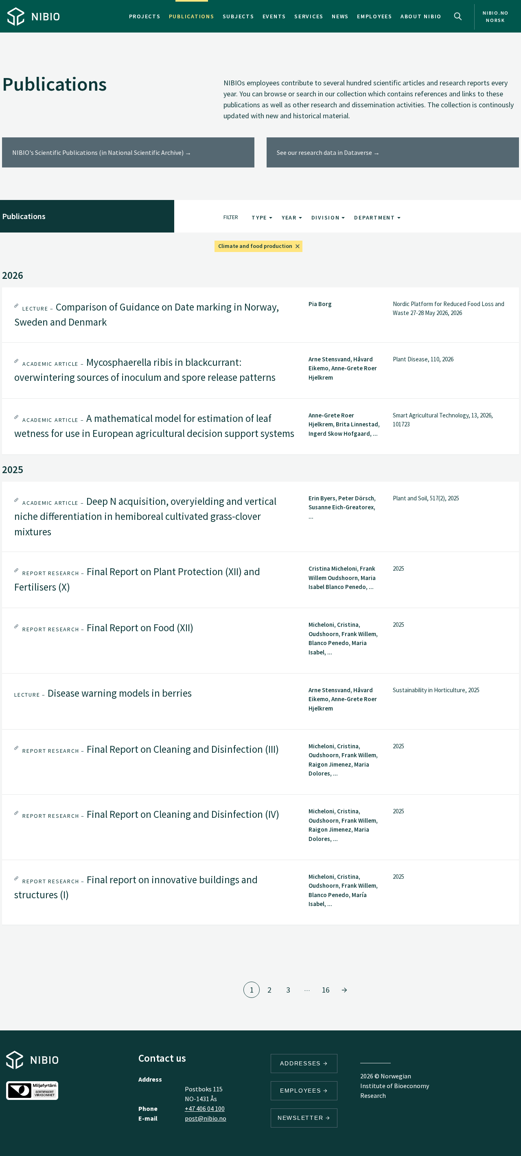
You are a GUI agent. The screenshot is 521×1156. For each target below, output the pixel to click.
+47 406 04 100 (205, 1108)
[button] (260, 314)
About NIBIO (421, 16)
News (340, 16)
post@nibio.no (205, 1118)
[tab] (260, 314)
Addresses (301, 1063)
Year (290, 217)
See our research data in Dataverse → (328, 152)
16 (326, 989)
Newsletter (302, 1118)
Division (326, 217)
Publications (192, 16)
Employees (374, 16)
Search (458, 16)
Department (375, 217)
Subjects (238, 16)
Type (260, 217)
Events (275, 16)
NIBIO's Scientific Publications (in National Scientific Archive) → (101, 152)
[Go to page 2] (344, 990)
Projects (145, 16)
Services (309, 16)
